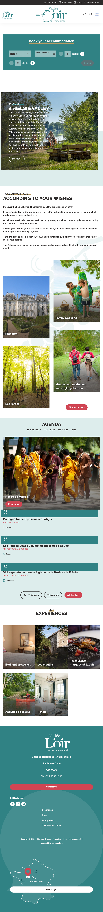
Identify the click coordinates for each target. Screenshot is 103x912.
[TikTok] (18, 804)
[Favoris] (84, 14)
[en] (97, 14)
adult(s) (75, 54)
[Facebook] (12, 804)
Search (87, 63)
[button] (91, 14)
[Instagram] (23, 804)
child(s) (25, 63)
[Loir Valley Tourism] (56, 14)
